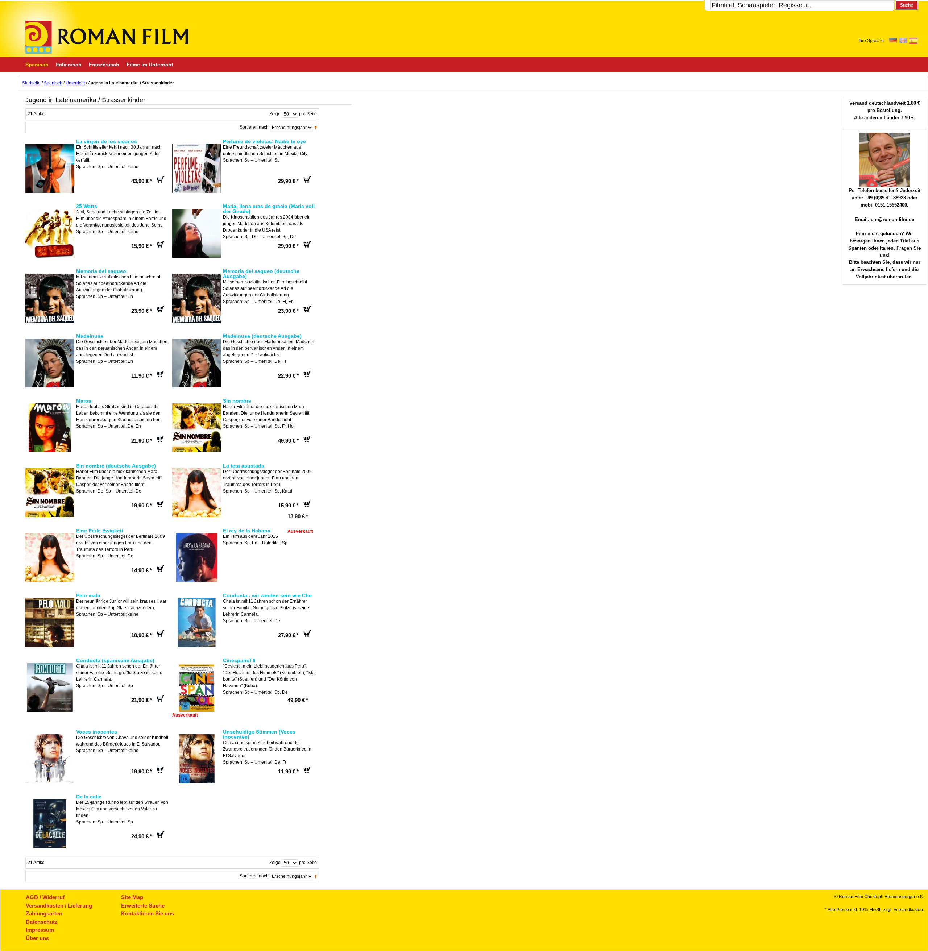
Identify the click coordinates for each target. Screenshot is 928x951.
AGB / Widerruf (45, 897)
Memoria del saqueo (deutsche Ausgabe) (261, 273)
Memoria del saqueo (101, 271)
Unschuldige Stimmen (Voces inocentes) (259, 734)
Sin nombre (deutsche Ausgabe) (116, 466)
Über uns (37, 938)
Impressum (40, 930)
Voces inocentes (96, 732)
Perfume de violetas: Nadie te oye (264, 141)
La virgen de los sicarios (106, 141)
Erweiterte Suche (143, 905)
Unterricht (75, 83)
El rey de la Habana (246, 530)
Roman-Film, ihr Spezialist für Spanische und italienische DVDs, (106, 37)
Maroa (83, 401)
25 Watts (86, 206)
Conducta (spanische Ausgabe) (115, 660)
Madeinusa (89, 336)
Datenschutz (42, 922)
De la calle (89, 797)
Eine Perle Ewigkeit (99, 530)
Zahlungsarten (44, 913)
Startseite (31, 83)
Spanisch (53, 83)
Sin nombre (237, 401)
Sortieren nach (254, 127)
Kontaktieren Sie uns (147, 913)
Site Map (132, 897)
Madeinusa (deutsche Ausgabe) (262, 336)
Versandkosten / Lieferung (59, 905)
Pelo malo (88, 595)
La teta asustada (243, 466)
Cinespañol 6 (239, 660)
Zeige (275, 113)
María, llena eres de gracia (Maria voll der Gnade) (269, 208)
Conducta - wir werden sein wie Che (267, 595)
